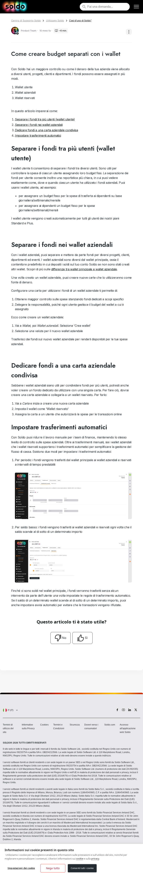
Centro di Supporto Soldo (26, 20)
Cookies (44, 724)
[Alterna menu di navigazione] (136, 6)
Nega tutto (53, 868)
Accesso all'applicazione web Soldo (128, 728)
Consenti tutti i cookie (82, 868)
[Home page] (15, 6)
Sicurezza (75, 724)
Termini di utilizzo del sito (8, 728)
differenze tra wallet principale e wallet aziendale (84, 269)
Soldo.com (109, 724)
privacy (95, 858)
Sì (86, 638)
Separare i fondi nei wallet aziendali (39, 125)
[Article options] (129, 32)
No (64, 638)
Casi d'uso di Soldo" (80, 20)
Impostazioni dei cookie (21, 868)
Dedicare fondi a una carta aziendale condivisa (46, 130)
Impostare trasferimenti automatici (38, 135)
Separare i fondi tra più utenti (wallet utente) (45, 119)
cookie (79, 858)
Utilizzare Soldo (55, 20)
